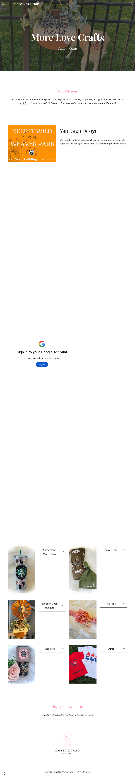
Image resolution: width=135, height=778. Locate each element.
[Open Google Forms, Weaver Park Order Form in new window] (71, 171)
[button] (3, 3)
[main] (67, 31)
